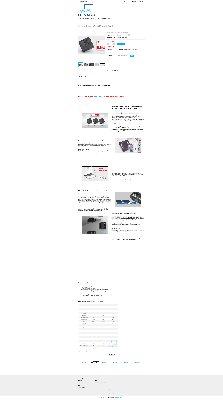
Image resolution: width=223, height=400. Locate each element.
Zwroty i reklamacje (82, 382)
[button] (80, 378)
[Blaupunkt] (139, 362)
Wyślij (132, 55)
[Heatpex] (141, 29)
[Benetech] (128, 362)
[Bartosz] (117, 362)
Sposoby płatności (81, 387)
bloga (88, 351)
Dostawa (80, 380)
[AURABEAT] (94, 362)
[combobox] (123, 35)
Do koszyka (120, 43)
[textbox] (123, 35)
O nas (96, 380)
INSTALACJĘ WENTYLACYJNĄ (99, 96)
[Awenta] (106, 362)
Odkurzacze (115, 10)
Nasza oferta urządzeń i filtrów (101, 382)
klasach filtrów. (103, 351)
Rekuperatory (108, 10)
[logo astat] (83, 362)
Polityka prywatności (82, 385)
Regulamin (80, 383)
